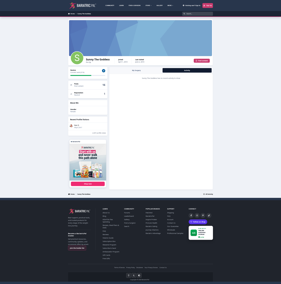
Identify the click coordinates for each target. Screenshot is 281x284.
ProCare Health (151, 223)
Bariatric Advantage (153, 233)
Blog (104, 216)
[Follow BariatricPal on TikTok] (208, 215)
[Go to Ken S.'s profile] (71, 125)
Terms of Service (119, 267)
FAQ (104, 231)
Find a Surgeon (130, 223)
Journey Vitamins (152, 230)
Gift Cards (106, 255)
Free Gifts (106, 258)
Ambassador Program (111, 252)
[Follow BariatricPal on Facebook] (191, 215)
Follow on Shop (199, 222)
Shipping (170, 213)
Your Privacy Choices (151, 267)
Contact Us (171, 223)
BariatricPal (150, 216)
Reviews (106, 234)
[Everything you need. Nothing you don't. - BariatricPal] (87, 162)
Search (126, 226)
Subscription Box (109, 241)
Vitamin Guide (108, 238)
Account (170, 219)
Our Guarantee (172, 226)
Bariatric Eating (151, 226)
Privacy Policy (130, 267)
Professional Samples (175, 233)
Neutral (77, 95)
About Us (106, 213)
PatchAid (149, 213)
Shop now (88, 184)
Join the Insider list (77, 248)
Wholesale (171, 230)
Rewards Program (109, 245)
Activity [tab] (187, 70)
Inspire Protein (151, 219)
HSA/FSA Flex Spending (108, 220)
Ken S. (76, 125)
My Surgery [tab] (136, 70)
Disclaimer (139, 267)
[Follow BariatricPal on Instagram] (197, 215)
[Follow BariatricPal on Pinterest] (203, 215)
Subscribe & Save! (109, 248)
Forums (127, 213)
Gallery (127, 219)
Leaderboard (129, 216)
